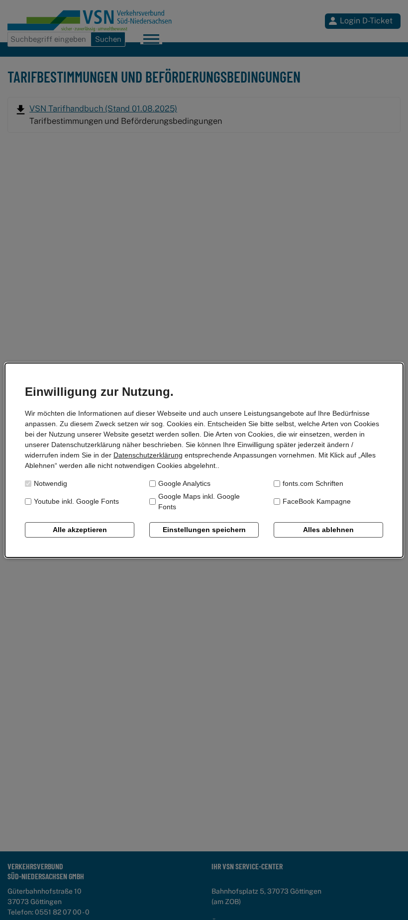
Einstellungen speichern (204, 530)
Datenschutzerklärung (148, 455)
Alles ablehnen (328, 530)
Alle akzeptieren (80, 530)
